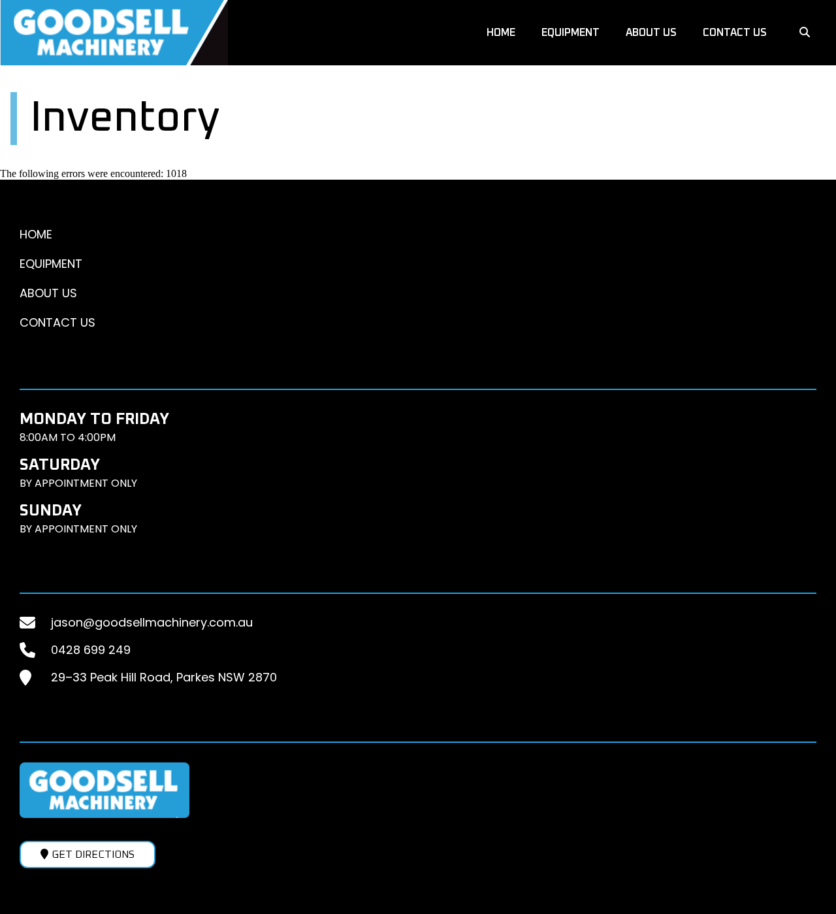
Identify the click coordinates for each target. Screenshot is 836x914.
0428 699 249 (91, 650)
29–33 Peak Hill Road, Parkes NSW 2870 (164, 677)
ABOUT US (651, 32)
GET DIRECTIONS (93, 854)
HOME (501, 32)
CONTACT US (735, 32)
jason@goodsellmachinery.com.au (152, 622)
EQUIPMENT (570, 32)
